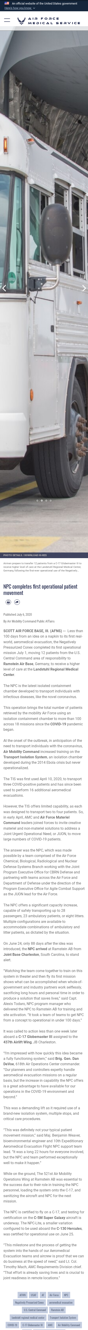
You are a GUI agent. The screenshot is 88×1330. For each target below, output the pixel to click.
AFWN (22, 1295)
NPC (66, 1295)
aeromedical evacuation (60, 1302)
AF (43, 1295)
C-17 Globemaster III (33, 1325)
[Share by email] (17, 602)
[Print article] (8, 602)
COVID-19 (12, 1325)
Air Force (54, 1295)
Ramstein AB (57, 1310)
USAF (33, 1295)
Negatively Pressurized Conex (29, 1302)
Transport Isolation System (63, 1318)
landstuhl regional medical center (28, 1318)
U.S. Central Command (35, 1310)
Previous (4, 288)
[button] (20, 8)
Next (83, 288)
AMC (50, 1325)
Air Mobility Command (69, 1325)
